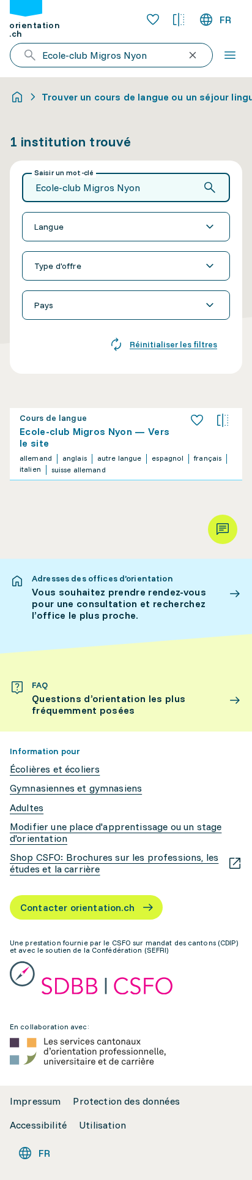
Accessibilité (38, 1125)
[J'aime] (197, 420)
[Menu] (230, 55)
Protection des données (126, 1101)
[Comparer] (222, 420)
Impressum (35, 1101)
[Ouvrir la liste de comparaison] (178, 19)
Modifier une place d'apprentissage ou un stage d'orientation (115, 832)
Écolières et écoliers (55, 769)
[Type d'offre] (126, 266)
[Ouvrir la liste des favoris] (153, 19)
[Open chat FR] (222, 529)
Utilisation (102, 1125)
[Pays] (126, 305)
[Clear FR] (192, 55)
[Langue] (126, 226)
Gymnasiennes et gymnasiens (76, 788)
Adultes (26, 808)
